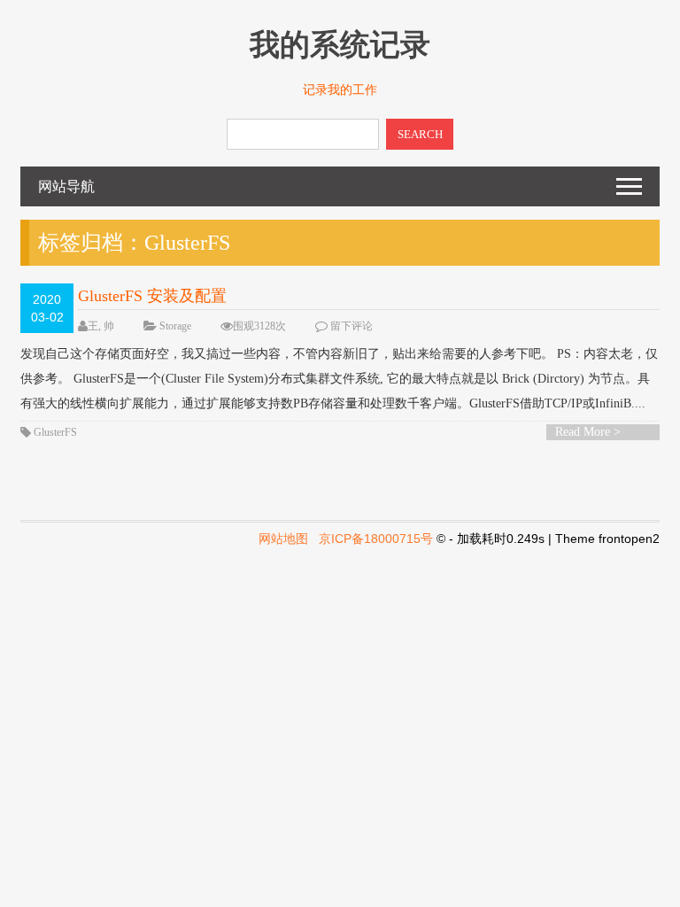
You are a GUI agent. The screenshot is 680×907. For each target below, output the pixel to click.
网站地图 (283, 538)
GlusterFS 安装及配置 (152, 296)
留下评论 (351, 326)
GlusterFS (55, 432)
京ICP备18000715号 (376, 538)
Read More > (588, 431)
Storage (175, 326)
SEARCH (420, 134)
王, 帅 (101, 326)
